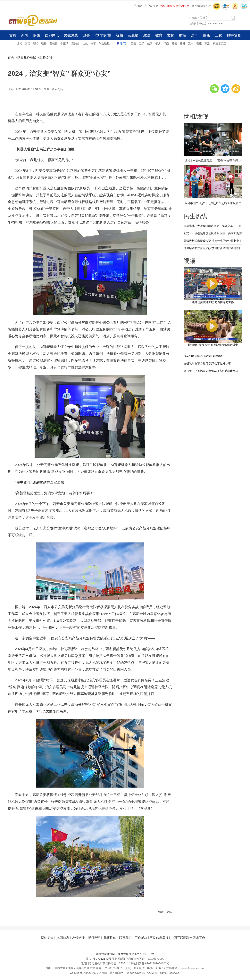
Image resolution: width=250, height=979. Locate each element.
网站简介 (47, 937)
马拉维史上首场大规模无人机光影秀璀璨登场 (211, 370)
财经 (182, 35)
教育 (158, 35)
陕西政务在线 (26, 57)
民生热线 (71, 35)
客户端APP (151, 5)
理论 (35, 43)
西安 (133, 43)
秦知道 (75, 43)
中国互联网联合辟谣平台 (188, 937)
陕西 (36, 35)
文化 (170, 35)
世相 (19, 43)
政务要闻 (45, 57)
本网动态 (63, 937)
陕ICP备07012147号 (98, 958)
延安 (174, 43)
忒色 (85, 43)
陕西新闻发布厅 (201, 5)
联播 (44, 43)
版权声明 (94, 937)
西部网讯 (52, 35)
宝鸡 (141, 43)
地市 (123, 43)
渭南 (166, 43)
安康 (199, 43)
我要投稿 (110, 937)
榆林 (182, 43)
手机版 (138, 5)
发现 (27, 43)
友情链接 (78, 937)
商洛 (207, 43)
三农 (218, 35)
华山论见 (104, 43)
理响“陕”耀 (103, 35)
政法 (146, 35)
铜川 (158, 43)
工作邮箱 (141, 937)
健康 (206, 35)
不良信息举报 (159, 937)
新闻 (24, 35)
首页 (12, 35)
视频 (119, 35)
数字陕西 (234, 35)
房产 (194, 35)
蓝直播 (133, 35)
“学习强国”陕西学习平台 (174, 5)
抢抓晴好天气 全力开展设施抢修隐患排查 (213, 344)
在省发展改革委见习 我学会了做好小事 (207, 363)
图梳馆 (53, 43)
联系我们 (125, 937)
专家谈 (64, 43)
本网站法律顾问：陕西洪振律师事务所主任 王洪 (125, 954)
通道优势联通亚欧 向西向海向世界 (213, 302)
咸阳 (150, 43)
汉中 (191, 43)
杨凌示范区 (219, 43)
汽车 (93, 43)
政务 (86, 35)
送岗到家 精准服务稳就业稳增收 (203, 356)
